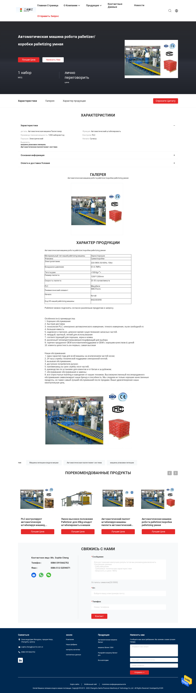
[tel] (56, 575)
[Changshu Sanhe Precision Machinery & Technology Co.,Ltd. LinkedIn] (20, 660)
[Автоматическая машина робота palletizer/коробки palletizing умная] (151, 59)
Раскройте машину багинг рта (107, 654)
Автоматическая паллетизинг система (84, 463)
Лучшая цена (28, 59)
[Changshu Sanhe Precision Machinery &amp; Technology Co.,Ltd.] (26, 10)
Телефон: (96, 602)
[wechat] (48, 575)
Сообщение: (98, 557)
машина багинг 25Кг (106, 647)
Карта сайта (74, 684)
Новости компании (140, 7)
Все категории (103, 660)
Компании (70, 639)
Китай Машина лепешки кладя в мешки (48, 688)
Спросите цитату (165, 100)
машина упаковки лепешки (122, 463)
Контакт (99, 616)
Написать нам (53, 59)
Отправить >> (139, 672)
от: (93, 588)
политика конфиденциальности (114, 684)
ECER (161, 688)
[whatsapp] (41, 575)
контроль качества (73, 650)
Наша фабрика (71, 644)
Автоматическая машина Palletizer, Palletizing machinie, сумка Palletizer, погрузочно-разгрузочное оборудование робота (156, 525)
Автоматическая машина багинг (107, 641)
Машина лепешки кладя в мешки (43, 463)
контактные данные (73, 655)
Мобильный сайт (90, 684)
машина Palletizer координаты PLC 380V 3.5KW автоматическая (37, 522)
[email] (33, 575)
